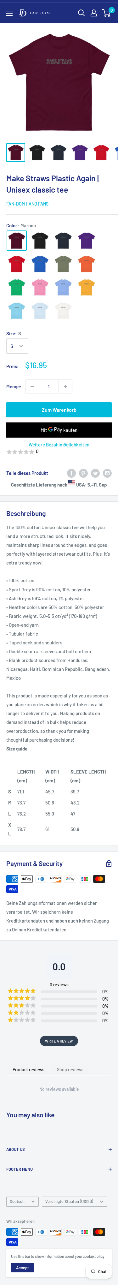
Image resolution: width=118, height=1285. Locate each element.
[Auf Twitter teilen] (95, 473)
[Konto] (94, 12)
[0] (106, 13)
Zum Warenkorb (59, 410)
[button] (59, 452)
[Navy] (63, 240)
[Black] (40, 240)
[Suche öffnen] (81, 12)
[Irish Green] (17, 287)
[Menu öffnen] (9, 13)
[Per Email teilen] (107, 473)
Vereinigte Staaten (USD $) (69, 1201)
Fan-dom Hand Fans (27, 203)
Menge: (13, 386)
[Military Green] (63, 264)
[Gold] (86, 287)
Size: (13, 333)
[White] (63, 311)
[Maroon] (17, 240)
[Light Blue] (40, 311)
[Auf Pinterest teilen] (83, 473)
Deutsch (17, 1201)
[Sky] (17, 311)
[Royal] (40, 264)
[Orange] (86, 264)
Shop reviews (70, 1069)
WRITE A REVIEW (59, 1041)
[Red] (17, 264)
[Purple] (86, 240)
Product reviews (28, 1069)
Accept (22, 1267)
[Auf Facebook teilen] (71, 473)
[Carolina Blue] (63, 287)
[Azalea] (40, 287)
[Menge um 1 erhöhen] (65, 386)
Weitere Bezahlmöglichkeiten (59, 444)
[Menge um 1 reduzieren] (32, 386)
